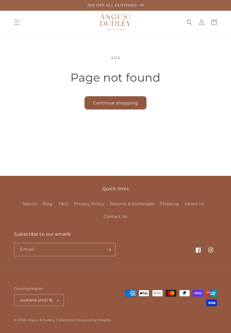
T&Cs (63, 203)
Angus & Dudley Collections (51, 320)
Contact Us (115, 216)
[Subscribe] (109, 249)
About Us (194, 203)
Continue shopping (115, 103)
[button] (17, 22)
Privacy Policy (89, 203)
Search (30, 203)
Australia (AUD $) (36, 300)
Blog (48, 203)
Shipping (169, 203)
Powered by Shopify (93, 320)
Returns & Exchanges (132, 203)
